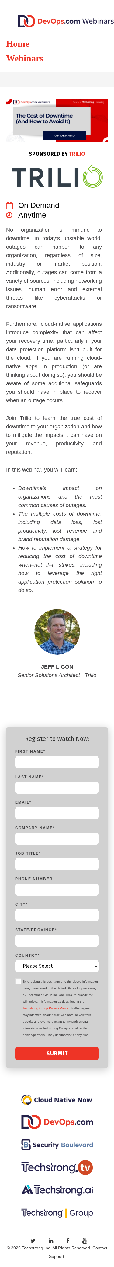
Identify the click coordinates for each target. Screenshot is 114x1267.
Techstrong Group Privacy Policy (45, 1008)
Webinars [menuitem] (24, 58)
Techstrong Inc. (36, 1247)
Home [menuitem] (17, 44)
